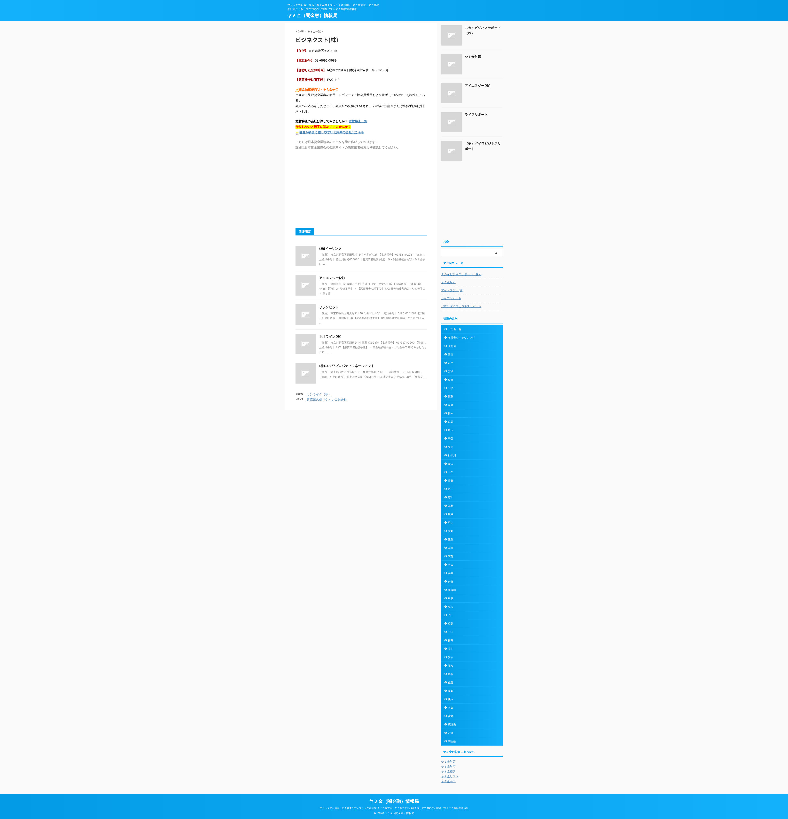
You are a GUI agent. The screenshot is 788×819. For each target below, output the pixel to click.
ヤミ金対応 (473, 57)
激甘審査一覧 (358, 121)
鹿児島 (452, 724)
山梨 (450, 472)
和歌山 (452, 590)
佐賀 (450, 682)
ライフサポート (476, 114)
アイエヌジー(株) (332, 278)
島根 (450, 606)
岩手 (450, 362)
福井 (450, 505)
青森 (450, 354)
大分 (450, 707)
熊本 (450, 699)
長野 (450, 480)
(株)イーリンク (330, 248)
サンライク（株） (319, 394)
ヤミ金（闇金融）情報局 (312, 15)
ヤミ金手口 (448, 781)
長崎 (450, 690)
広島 (450, 623)
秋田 (450, 379)
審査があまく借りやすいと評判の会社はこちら (331, 132)
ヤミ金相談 (448, 771)
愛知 (450, 531)
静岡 (450, 522)
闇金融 (452, 741)
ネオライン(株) (330, 336)
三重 (450, 539)
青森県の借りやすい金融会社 (327, 399)
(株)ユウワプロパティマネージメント (347, 366)
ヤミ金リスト (449, 776)
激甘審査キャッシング (461, 337)
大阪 (450, 564)
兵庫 (450, 573)
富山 (450, 489)
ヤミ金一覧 (454, 329)
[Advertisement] (361, 188)
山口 (450, 632)
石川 (450, 497)
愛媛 (450, 657)
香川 (450, 648)
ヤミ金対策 (448, 761)
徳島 (450, 640)
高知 (450, 665)
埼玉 (450, 430)
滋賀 (450, 547)
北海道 (452, 346)
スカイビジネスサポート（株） (461, 274)
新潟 (450, 463)
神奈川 (452, 455)
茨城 (450, 405)
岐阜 (450, 514)
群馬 (450, 421)
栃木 (450, 413)
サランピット (329, 307)
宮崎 (450, 716)
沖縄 (450, 732)
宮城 (450, 371)
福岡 (450, 674)
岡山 (450, 615)
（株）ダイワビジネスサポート (461, 306)
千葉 (450, 438)
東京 (450, 447)
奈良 (450, 581)
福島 (450, 396)
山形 (450, 388)
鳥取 (450, 598)
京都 (450, 556)
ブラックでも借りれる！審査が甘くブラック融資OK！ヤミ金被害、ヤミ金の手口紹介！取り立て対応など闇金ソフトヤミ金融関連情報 (394, 808)
